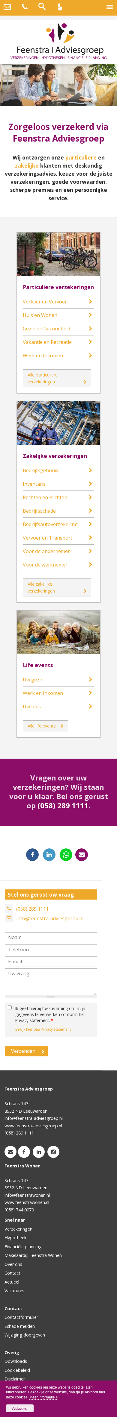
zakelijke (27, 165)
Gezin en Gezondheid (46, 328)
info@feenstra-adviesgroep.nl (49, 918)
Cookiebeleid (17, 1370)
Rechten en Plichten (45, 497)
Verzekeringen (18, 1229)
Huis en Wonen (40, 315)
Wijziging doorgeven (24, 1335)
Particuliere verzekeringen (58, 287)
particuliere (81, 157)
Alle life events (42, 726)
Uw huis (32, 706)
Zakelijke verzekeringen (55, 455)
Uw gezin (33, 679)
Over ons (13, 1264)
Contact (12, 1273)
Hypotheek (15, 1237)
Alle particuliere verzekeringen (43, 378)
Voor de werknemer (45, 564)
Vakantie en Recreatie (47, 342)
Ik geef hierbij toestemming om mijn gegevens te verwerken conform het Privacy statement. (50, 1014)
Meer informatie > (43, 1397)
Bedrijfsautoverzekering (50, 524)
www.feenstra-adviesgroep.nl (33, 1126)
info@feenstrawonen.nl (27, 1195)
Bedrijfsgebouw (40, 470)
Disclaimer (14, 1379)
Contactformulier (21, 1317)
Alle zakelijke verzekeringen (41, 587)
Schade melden (19, 1326)
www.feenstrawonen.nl (26, 1202)
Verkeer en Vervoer (45, 301)
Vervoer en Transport (47, 537)
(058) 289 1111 (63, 805)
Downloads (15, 1361)
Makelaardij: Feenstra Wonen (33, 1255)
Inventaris (34, 484)
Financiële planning (23, 1246)
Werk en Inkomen (43, 355)
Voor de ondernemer (46, 551)
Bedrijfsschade (39, 511)
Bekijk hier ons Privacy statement (43, 1029)
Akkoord (20, 1408)
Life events (38, 665)
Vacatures (14, 1290)
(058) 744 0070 (19, 1210)
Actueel (11, 1282)
